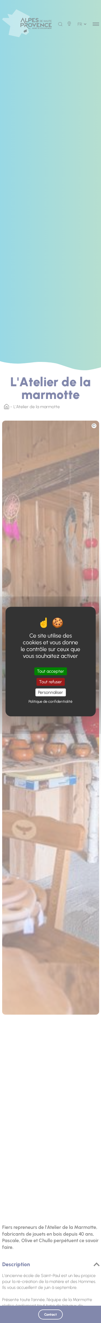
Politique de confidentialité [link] (50, 701)
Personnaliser (50, 692)
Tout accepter (50, 671)
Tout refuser (50, 681)
